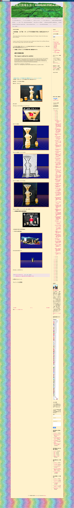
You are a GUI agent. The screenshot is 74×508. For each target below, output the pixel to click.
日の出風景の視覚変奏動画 (58, 184)
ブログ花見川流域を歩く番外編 (38, 18)
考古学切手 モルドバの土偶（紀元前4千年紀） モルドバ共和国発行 (58, 171)
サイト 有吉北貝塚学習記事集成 (42, 24)
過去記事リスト (28, 18)
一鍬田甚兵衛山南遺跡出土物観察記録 (50, 22)
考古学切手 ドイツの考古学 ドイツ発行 (58, 121)
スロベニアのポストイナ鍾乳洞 (57, 472)
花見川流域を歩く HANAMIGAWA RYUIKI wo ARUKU (36, 5)
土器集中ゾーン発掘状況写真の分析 (58, 167)
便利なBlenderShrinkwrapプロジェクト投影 (57, 443)
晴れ (54, 452)
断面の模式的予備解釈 (58, 135)
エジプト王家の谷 (57, 466)
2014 (55, 276)
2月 (55, 256)
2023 (55, 262)
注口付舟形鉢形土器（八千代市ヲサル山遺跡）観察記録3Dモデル (58, 194)
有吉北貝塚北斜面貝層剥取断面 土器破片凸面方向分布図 (58, 218)
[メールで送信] (26, 274)
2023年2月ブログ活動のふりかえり (57, 435)
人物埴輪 (29, 276)
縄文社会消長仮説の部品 (31, 24)
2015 (55, 274)
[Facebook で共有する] (29, 274)
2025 (55, 259)
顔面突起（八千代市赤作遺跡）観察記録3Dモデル (58, 146)
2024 (55, 261)
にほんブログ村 (55, 100)
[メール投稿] (25, 274)
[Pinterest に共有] (30, 274)
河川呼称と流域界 (57, 43)
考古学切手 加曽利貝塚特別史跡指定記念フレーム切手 (58, 206)
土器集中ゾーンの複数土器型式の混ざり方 (58, 232)
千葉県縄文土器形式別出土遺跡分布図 (18, 24)
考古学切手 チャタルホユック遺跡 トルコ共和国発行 (58, 142)
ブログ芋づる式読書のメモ (27, 20)
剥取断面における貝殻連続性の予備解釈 (58, 210)
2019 (55, 268)
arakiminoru (35, 78)
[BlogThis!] (27, 274)
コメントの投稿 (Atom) (19, 309)
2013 (55, 277)
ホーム (31, 307)
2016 (55, 273)
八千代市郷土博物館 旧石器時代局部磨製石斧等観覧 (58, 214)
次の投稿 (14, 307)
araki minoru (56, 290)
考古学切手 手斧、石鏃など (57, 239)
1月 (55, 258)
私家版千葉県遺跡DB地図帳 (56, 20)
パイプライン (56, 49)
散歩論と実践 (56, 42)
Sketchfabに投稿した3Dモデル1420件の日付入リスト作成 (58, 138)
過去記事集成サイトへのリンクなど (18, 18)
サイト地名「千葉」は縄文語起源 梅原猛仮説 (24, 22)
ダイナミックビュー (56, 63)
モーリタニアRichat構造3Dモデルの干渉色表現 (57, 469)
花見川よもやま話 (37, 20)
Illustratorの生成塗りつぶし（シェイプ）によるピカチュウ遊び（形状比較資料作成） (58, 227)
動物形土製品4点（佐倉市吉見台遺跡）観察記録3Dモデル (58, 236)
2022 (55, 264)
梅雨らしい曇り (56, 456)
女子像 (26, 276)
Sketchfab (39, 78)
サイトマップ (56, 41)
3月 (55, 119)
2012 (55, 279)
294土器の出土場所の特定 (58, 150)
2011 (55, 280)
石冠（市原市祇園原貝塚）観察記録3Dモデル (58, 242)
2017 (55, 271)
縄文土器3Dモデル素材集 (38, 22)
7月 (55, 113)
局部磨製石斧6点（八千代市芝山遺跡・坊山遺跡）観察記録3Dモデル (58, 130)
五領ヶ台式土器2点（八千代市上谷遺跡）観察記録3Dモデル (58, 164)
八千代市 (32, 276)
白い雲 (55, 451)
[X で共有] (28, 274)
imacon (36, 495)
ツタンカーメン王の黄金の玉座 (57, 488)
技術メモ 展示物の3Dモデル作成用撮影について (58, 246)
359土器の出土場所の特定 (58, 152)
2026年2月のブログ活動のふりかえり (58, 253)
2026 (55, 110)
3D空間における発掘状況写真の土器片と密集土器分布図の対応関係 (58, 125)
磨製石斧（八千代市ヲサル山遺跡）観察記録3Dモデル (58, 180)
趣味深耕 (55, 46)
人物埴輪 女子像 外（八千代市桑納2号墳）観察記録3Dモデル (23, 78)
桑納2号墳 (23, 276)
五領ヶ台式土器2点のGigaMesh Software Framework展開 (58, 159)
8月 (55, 111)
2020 (55, 267)
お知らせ (55, 433)
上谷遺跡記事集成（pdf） (57, 51)
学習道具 (59, 22)
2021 (55, 265)
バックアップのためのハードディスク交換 (58, 202)
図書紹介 (55, 47)
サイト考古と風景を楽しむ (45, 20)
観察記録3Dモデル (19, 276)
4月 (55, 117)
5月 (55, 116)
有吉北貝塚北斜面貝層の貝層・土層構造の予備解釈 (58, 199)
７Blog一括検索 (14, 26)
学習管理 (13, 22)
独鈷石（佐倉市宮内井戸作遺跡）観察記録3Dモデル (58, 250)
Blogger (44, 495)
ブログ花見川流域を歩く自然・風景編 (51, 18)
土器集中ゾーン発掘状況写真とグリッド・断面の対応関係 (58, 155)
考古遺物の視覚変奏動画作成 (58, 186)
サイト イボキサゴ (53, 24)
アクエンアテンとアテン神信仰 (57, 483)
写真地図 (55, 45)
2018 (55, 270)
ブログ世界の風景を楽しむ (16, 20)
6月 (55, 114)
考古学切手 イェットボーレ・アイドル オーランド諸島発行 (58, 222)
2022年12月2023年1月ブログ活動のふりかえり (57, 438)
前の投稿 (47, 307)
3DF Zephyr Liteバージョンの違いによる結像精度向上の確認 (58, 189)
